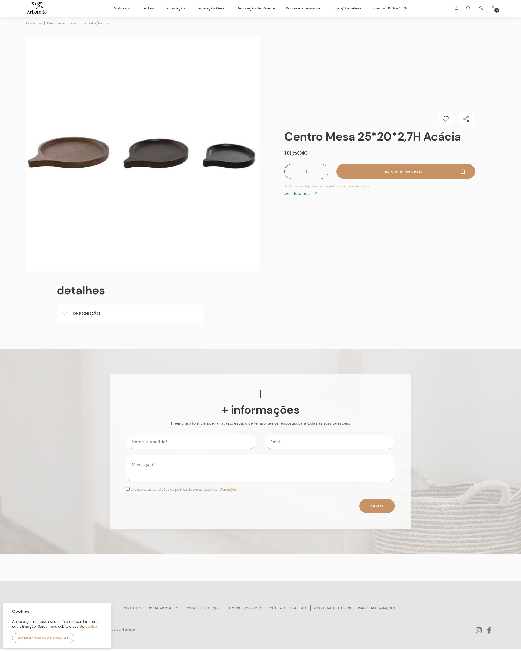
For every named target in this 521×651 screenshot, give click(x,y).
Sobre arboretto (163, 608)
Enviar (377, 505)
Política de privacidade (288, 608)
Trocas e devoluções (202, 608)
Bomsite (128, 629)
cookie (91, 626)
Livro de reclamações (376, 608)
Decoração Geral (62, 23)
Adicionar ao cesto (404, 171)
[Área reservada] (481, 8)
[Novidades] (456, 8)
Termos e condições (244, 608)
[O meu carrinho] (491, 8)
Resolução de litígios (332, 608)
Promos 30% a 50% (390, 8)
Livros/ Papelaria (346, 8)
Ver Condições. (225, 489)
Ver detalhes (297, 193)
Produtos (34, 23)
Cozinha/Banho (95, 23)
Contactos (133, 608)
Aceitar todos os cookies (43, 638)
